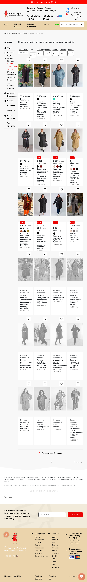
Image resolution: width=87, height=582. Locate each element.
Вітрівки (10, 61)
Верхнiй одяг (17, 25)
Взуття (46, 25)
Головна (7, 33)
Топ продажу (11, 124)
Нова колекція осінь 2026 (43, 2)
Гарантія (38, 550)
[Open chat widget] (81, 576)
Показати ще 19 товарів (52, 453)
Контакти (31, 8)
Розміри (48, 8)
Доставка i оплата (34, 11)
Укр (67, 9)
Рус (67, 11)
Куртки (10, 58)
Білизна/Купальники (32, 25)
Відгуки (53, 11)
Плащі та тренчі (10, 81)
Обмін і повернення (40, 546)
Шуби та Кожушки (10, 86)
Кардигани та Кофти (11, 76)
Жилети (10, 72)
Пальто (25, 33)
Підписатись (75, 514)
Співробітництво (41, 556)
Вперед (77, 462)
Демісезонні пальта (13, 67)
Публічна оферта (52, 577)
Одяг (6, 25)
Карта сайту (74, 576)
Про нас (40, 8)
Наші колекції (11, 116)
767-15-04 (34, 18)
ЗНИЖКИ (11, 111)
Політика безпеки (38, 577)
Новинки (58, 25)
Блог (46, 11)
